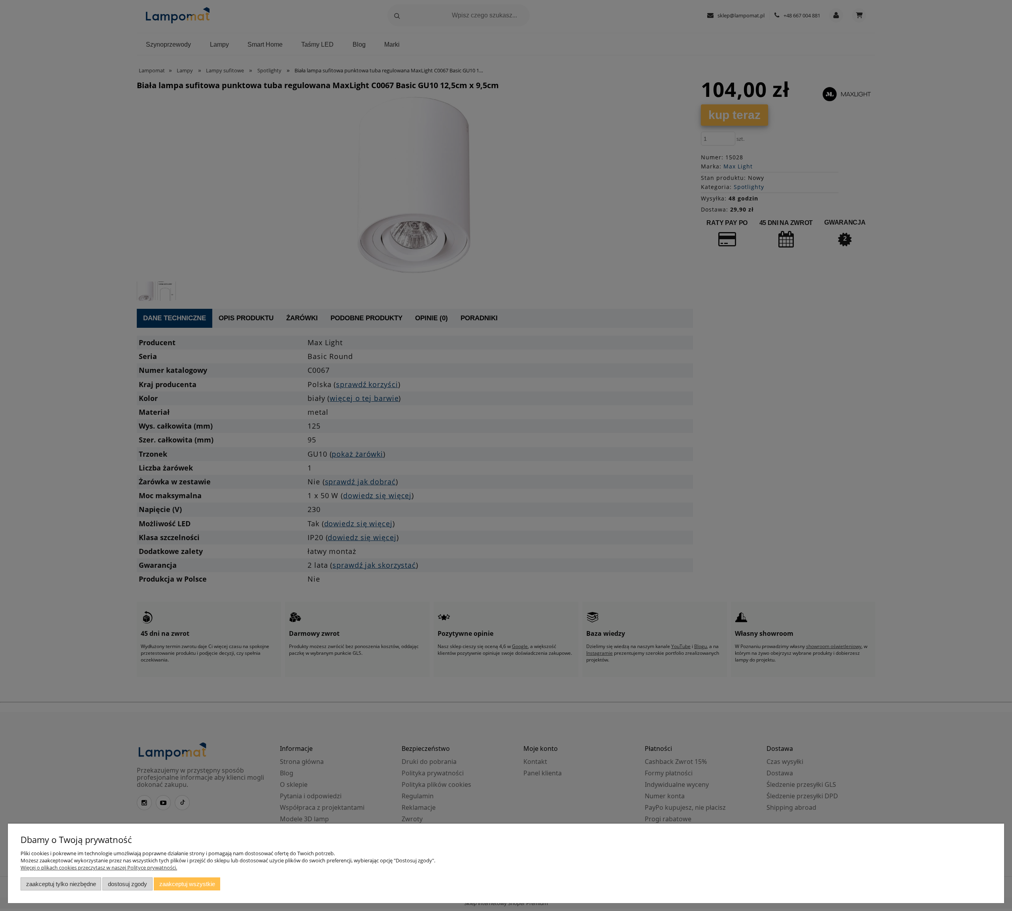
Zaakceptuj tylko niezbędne (61, 884)
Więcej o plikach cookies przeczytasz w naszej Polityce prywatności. (99, 867)
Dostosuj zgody (127, 884)
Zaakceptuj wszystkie (187, 884)
